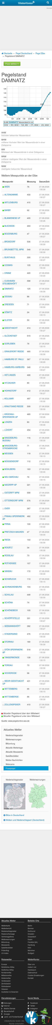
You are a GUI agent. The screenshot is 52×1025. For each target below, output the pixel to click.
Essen (30, 939)
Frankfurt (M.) (33, 942)
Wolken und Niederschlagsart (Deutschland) (25, 820)
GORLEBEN (9, 343)
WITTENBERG (10, 688)
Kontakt (30, 978)
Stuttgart (31, 953)
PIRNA (7, 524)
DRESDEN (9, 304)
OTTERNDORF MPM (13, 500)
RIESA (7, 539)
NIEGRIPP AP (10, 484)
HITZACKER (9, 382)
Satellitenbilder (12, 756)
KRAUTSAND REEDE (13, 406)
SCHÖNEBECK (11, 610)
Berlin (30, 925)
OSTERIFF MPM (11, 492)
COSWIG (8, 265)
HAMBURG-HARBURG (14, 367)
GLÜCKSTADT (10, 335)
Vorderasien (6, 981)
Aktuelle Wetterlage (14, 747)
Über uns (31, 964)
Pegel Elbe (40, 53)
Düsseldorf (32, 936)
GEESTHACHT (11, 327)
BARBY (7, 210)
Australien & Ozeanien (9, 992)
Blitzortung (10, 743)
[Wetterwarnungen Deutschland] (37, 795)
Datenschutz (32, 972)
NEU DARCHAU (11, 477)
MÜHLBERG (9, 469)
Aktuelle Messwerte (14, 751)
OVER (7, 508)
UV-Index (4, 953)
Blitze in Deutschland (14, 815)
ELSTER (8, 320)
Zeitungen (8, 1003)
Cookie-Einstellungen (36, 975)
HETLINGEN (10, 375)
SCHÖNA (8, 602)
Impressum (32, 970)
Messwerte (5, 945)
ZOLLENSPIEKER (12, 704)
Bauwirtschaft (9, 1011)
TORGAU (8, 665)
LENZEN (8, 422)
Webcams (10, 764)
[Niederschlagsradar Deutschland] (14, 796)
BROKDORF (9, 241)
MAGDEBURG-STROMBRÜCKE (10, 447)
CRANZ (7, 273)
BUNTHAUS (9, 257)
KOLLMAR (9, 398)
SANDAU (8, 571)
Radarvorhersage (8, 934)
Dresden (31, 934)
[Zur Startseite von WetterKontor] (26, 2)
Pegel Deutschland (24, 53)
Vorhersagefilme (7, 936)
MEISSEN (8, 453)
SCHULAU (9, 594)
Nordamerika (6, 972)
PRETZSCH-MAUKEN (14, 531)
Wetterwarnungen (13, 739)
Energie (7, 1014)
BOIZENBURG (10, 233)
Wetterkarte (5, 925)
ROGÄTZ (8, 547)
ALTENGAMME (11, 194)
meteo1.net (32, 967)
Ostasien (4, 989)
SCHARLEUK (10, 579)
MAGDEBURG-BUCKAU (10, 439)
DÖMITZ (8, 312)
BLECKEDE (9, 225)
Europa (4, 964)
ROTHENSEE (10, 563)
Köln (29, 947)
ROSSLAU (9, 555)
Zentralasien (6, 983)
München (31, 950)
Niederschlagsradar (14, 735)
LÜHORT (8, 429)
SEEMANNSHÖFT (12, 626)
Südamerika (6, 978)
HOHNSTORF (10, 390)
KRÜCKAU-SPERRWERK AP (10, 415)
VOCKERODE (10, 673)
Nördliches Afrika (7, 967)
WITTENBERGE (11, 696)
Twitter (32, 1005)
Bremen (31, 928)
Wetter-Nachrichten (14, 760)
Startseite (7, 53)
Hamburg (31, 945)
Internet (7, 1005)
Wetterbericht (6, 928)
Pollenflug (5, 950)
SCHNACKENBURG (13, 586)
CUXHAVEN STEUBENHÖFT (9, 282)
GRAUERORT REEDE (14, 351)
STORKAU (9, 641)
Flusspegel (10, 768)
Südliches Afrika (7, 970)
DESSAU (8, 296)
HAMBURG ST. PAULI (14, 359)
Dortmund (31, 931)
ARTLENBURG (11, 202)
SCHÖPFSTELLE (12, 618)
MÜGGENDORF (11, 461)
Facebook (34, 1003)
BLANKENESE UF (12, 218)
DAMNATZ (9, 288)
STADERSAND (10, 633)
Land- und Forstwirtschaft (13, 1017)
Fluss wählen (11, 63)
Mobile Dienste (9, 1008)
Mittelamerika (6, 975)
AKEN (7, 186)
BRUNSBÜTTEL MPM (14, 249)
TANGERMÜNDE (11, 657)
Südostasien (6, 986)
